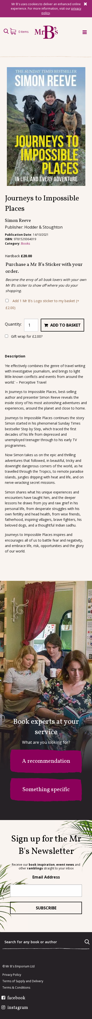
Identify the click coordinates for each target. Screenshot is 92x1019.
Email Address (46, 877)
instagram (17, 1008)
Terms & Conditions (16, 987)
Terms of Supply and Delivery (22, 981)
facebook (16, 998)
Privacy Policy (11, 974)
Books (25, 243)
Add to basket (65, 325)
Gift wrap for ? (26, 336)
